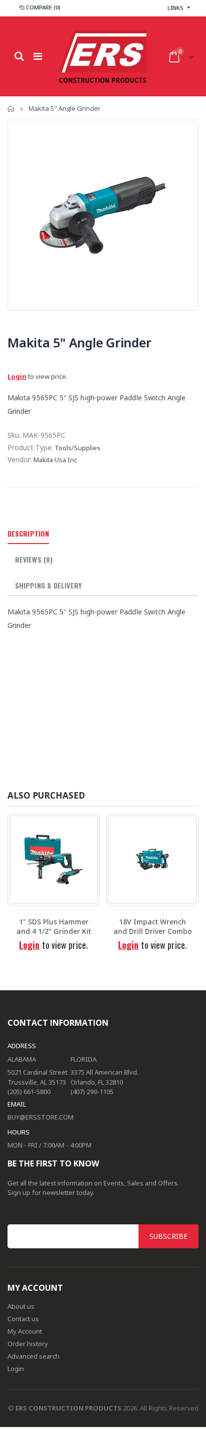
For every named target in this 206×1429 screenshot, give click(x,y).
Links (176, 7)
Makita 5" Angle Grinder (79, 342)
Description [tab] (28, 533)
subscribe (169, 1236)
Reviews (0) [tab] (33, 559)
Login (17, 376)
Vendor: (20, 459)
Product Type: (30, 447)
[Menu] (38, 56)
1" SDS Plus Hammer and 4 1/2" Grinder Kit (53, 926)
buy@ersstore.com (41, 1117)
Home (11, 108)
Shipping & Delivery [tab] (48, 585)
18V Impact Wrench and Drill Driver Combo (153, 926)
